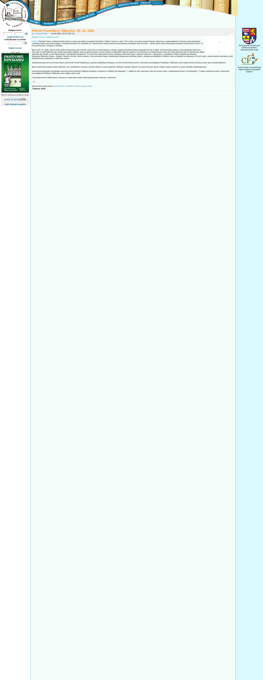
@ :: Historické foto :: (40, 34)
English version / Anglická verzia (45, 37)
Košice (35, 41)
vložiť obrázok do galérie (15, 104)
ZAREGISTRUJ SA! (15, 37)
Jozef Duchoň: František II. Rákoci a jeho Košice (72, 86)
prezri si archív (12, 99)
